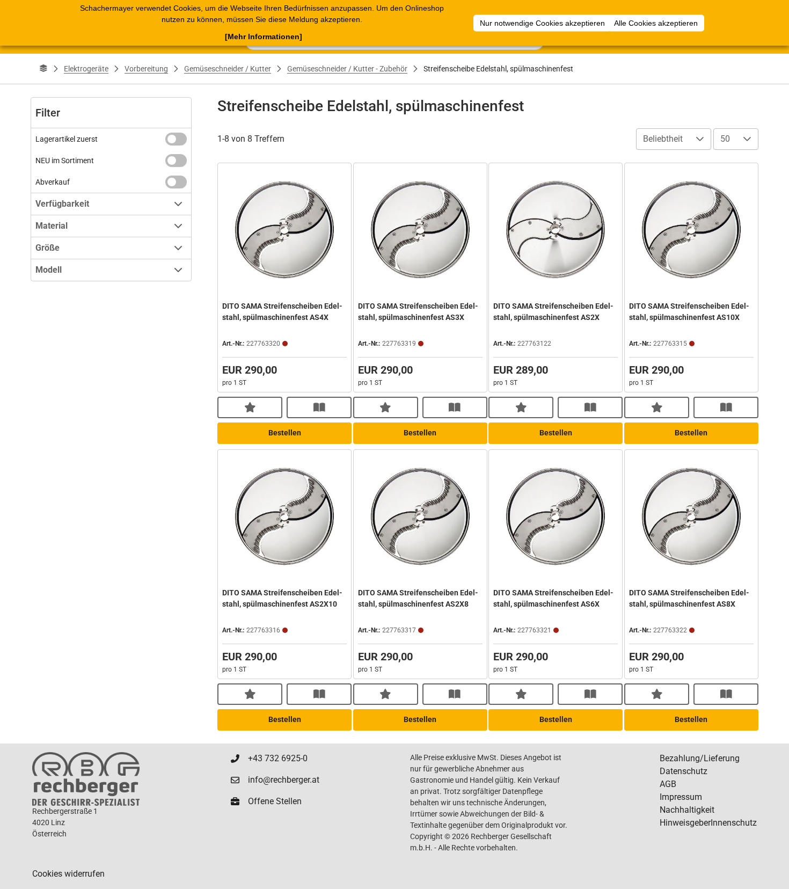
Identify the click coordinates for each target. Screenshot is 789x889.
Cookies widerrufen (68, 874)
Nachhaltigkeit (687, 810)
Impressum (681, 797)
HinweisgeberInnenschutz (708, 823)
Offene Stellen (275, 801)
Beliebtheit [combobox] (663, 139)
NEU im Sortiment (64, 160)
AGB (668, 784)
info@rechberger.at (283, 780)
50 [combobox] (725, 139)
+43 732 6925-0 (278, 758)
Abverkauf (52, 182)
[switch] (176, 139)
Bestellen (284, 432)
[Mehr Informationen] (263, 36)
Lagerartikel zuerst (66, 139)
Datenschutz (683, 771)
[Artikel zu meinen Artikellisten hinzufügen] (249, 407)
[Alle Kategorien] (43, 68)
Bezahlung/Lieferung (700, 758)
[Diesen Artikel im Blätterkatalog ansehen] (319, 407)
